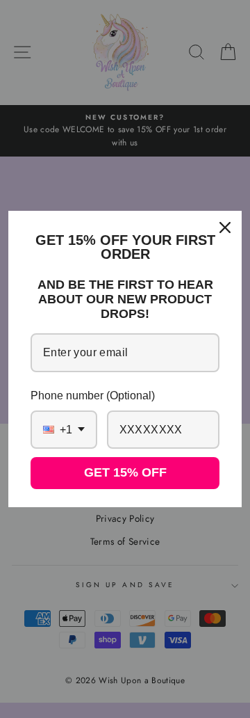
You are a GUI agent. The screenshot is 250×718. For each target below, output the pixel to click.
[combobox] (64, 429)
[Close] (225, 227)
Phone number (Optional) (93, 395)
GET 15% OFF (125, 472)
